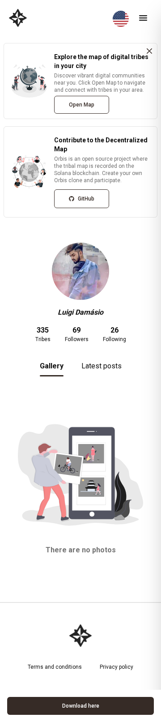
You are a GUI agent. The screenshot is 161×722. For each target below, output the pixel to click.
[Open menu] (143, 18)
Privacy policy (116, 667)
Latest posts (101, 366)
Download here (80, 706)
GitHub (86, 199)
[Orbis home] (18, 18)
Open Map (81, 105)
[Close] (149, 51)
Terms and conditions (55, 667)
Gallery (52, 366)
